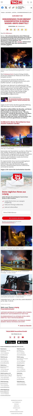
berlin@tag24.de (4, 354)
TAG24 (2, 12)
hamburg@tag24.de (4, 387)
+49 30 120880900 (4, 353)
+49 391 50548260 (4, 393)
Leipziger (19, 42)
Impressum (16, 406)
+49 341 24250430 (21, 361)
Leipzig (14, 12)
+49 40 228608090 (4, 385)
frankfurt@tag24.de (4, 379)
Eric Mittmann (8, 33)
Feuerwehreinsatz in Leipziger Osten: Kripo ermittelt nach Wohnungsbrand (15, 317)
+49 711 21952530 (21, 369)
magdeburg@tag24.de (5, 395)
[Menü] (2, 2)
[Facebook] (14, 337)
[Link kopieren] (13, 7)
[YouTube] (22, 337)
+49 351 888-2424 (4, 361)
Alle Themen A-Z (16, 402)
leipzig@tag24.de (21, 362)
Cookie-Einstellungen (16, 413)
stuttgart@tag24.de (21, 371)
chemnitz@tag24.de (21, 354)
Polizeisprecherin (8, 74)
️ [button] (7, 29)
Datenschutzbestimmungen (8, 222)
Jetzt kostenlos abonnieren (16, 218)
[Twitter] (10, 337)
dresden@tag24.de (4, 362)
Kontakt (16, 404)
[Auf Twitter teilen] (6, 7)
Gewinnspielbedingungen (16, 411)
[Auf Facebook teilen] (2, 7)
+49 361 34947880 (4, 369)
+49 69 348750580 (4, 377)
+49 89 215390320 (21, 383)
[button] (31, 2)
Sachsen (8, 12)
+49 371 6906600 (21, 353)
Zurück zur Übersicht (25, 325)
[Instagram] (18, 337)
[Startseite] (16, 2)
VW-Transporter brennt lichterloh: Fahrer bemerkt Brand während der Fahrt (19, 100)
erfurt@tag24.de (4, 371)
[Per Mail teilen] (9, 7)
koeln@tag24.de (20, 379)
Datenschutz (16, 407)
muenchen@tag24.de (21, 384)
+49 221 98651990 (21, 377)
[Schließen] (31, 8)
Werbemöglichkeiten (16, 400)
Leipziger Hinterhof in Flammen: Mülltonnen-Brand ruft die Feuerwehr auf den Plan (16, 313)
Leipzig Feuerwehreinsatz (10, 308)
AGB (17, 409)
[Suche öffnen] (28, 2)
